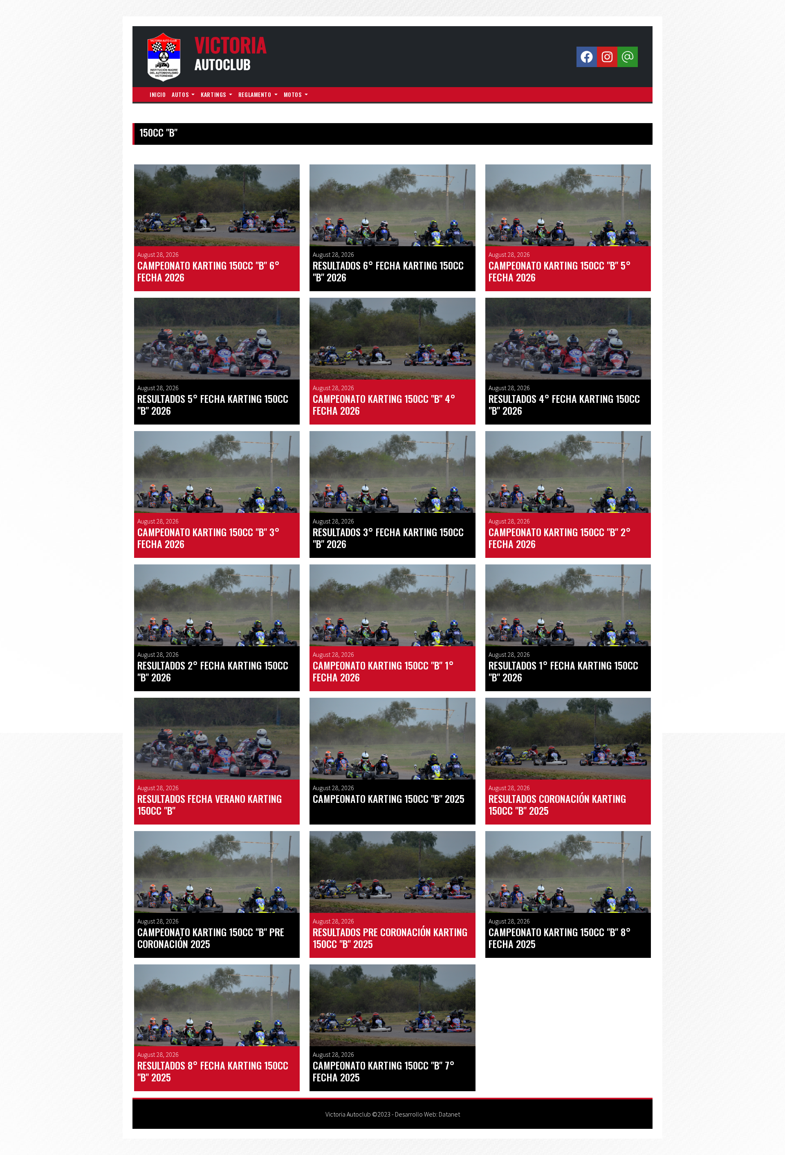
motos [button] (293, 94)
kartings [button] (214, 94)
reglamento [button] (255, 94)
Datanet (449, 1114)
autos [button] (181, 94)
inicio (158, 94)
